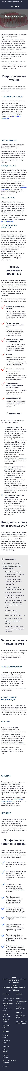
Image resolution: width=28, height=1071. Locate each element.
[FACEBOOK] (12, 973)
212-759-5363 (15, 990)
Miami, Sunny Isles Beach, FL (12, 2)
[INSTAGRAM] (16, 973)
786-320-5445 (15, 6)
